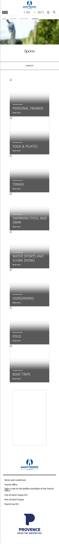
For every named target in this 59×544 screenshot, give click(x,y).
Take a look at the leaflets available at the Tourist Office (29, 490)
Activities (24, 19)
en (28, 12)
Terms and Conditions (15, 480)
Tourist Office (10, 485)
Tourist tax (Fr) (11, 504)
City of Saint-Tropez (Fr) (15, 495)
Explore (13, 19)
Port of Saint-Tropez (14, 500)
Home (4, 19)
